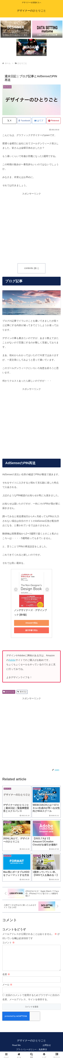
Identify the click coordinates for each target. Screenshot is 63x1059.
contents (28, 268)
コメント (8, 942)
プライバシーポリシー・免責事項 (31, 1049)
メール (7, 984)
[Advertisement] (31, 228)
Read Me (16, 1045)
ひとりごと (10, 692)
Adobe (12, 660)
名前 (6, 974)
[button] (56, 628)
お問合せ (47, 1045)
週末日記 (23, 692)
